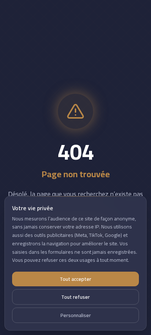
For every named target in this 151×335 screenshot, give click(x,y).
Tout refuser (75, 297)
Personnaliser (75, 315)
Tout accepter (75, 279)
